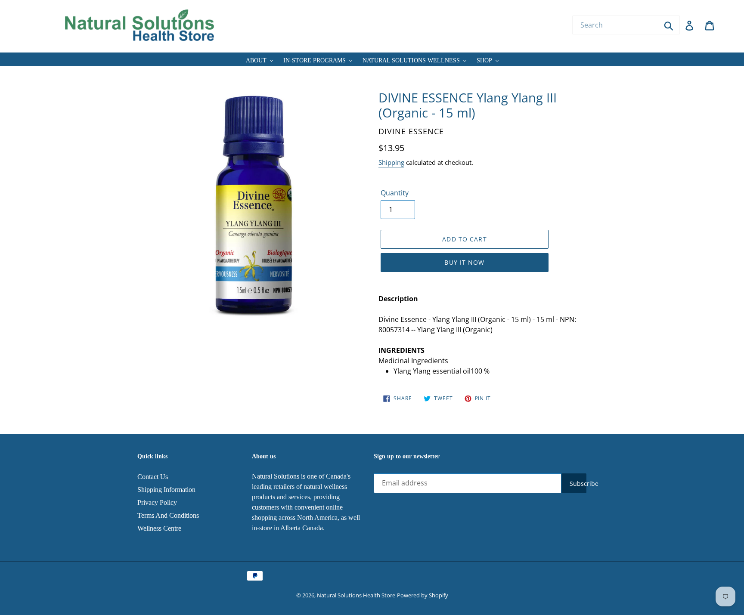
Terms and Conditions (168, 515)
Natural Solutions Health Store (356, 595)
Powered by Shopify (422, 595)
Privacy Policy (157, 502)
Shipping (391, 162)
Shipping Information (166, 489)
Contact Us (152, 476)
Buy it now (464, 262)
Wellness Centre (159, 528)
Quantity (395, 193)
